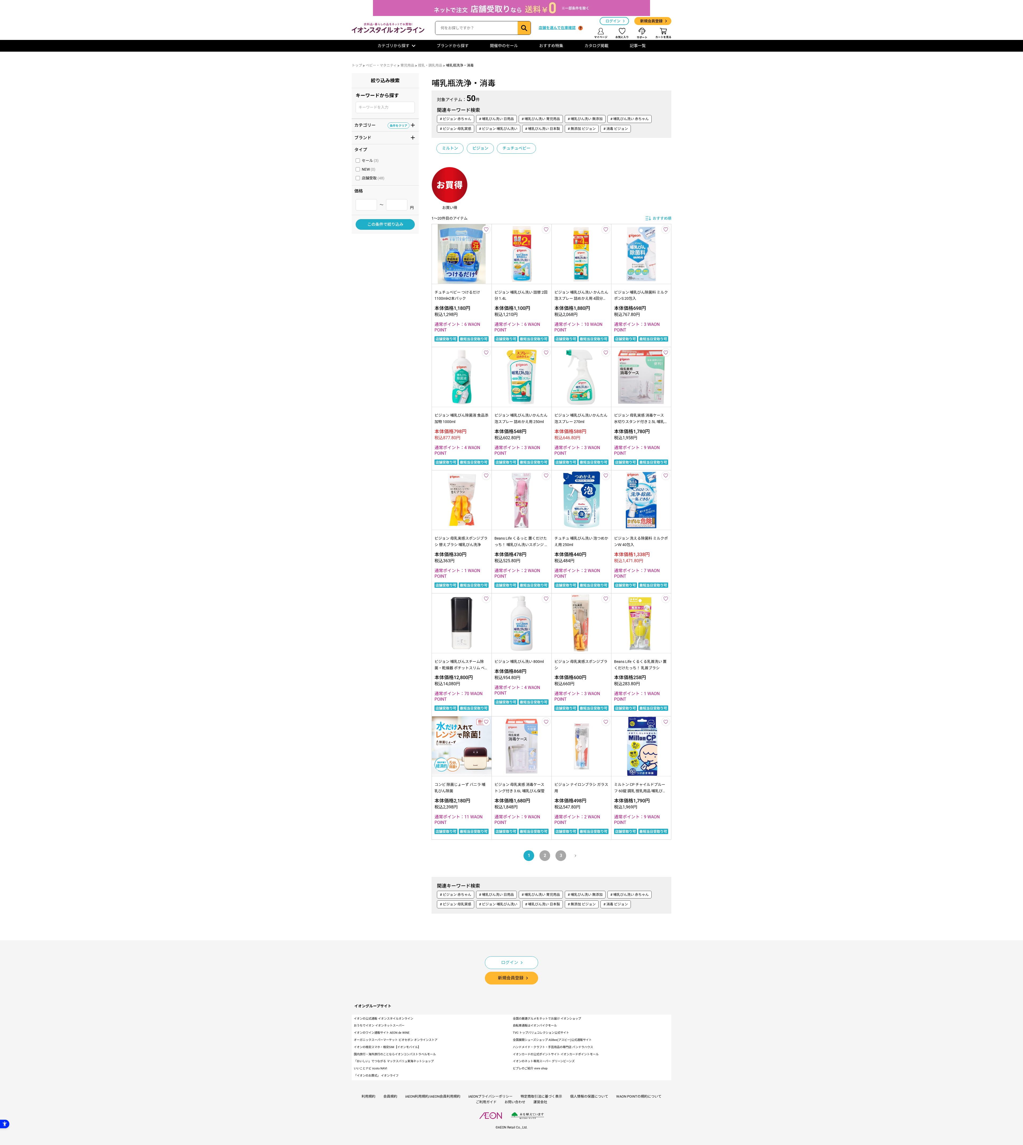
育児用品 (407, 65)
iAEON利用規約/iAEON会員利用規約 (432, 1096)
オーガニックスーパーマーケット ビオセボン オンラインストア (395, 1040)
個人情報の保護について (589, 1096)
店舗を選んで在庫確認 (557, 28)
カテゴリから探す (393, 45)
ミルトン (450, 148)
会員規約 (390, 1096)
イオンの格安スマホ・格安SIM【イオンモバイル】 (387, 1047)
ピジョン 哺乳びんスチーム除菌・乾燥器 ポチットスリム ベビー (461, 667)
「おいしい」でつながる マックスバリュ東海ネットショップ (394, 1061)
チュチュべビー (516, 148)
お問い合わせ (515, 1102)
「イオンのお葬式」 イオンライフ (376, 1075)
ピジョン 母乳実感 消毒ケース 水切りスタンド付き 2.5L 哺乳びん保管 (641, 421)
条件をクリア (398, 125)
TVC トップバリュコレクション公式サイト (541, 1033)
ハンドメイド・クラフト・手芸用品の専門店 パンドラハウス (553, 1047)
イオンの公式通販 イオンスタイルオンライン (383, 1018)
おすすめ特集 (551, 45)
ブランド (380, 137)
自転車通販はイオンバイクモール (535, 1025)
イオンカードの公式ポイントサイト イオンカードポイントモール (556, 1054)
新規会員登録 (651, 21)
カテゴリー (380, 125)
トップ (357, 65)
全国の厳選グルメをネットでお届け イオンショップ (547, 1018)
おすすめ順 (662, 218)
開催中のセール (504, 45)
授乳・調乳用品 (430, 65)
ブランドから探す (453, 45)
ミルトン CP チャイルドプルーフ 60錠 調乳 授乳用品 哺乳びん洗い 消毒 (640, 790)
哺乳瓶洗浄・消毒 (460, 65)
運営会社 (540, 1102)
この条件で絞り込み (385, 224)
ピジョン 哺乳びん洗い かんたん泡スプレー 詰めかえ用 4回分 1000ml (581, 298)
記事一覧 (638, 45)
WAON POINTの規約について (638, 1096)
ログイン (613, 21)
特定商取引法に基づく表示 (541, 1096)
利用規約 (368, 1096)
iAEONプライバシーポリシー (490, 1096)
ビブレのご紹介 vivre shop (530, 1068)
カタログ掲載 (596, 45)
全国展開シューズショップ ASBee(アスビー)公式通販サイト (552, 1040)
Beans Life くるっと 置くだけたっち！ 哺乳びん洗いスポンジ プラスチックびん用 (521, 544)
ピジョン (480, 148)
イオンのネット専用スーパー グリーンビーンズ (544, 1061)
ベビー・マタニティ (381, 65)
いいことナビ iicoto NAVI (370, 1068)
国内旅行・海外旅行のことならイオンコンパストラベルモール (395, 1054)
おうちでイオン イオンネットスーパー (379, 1025)
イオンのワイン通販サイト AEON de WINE (381, 1033)
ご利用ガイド (486, 1102)
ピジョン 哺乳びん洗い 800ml (519, 661)
